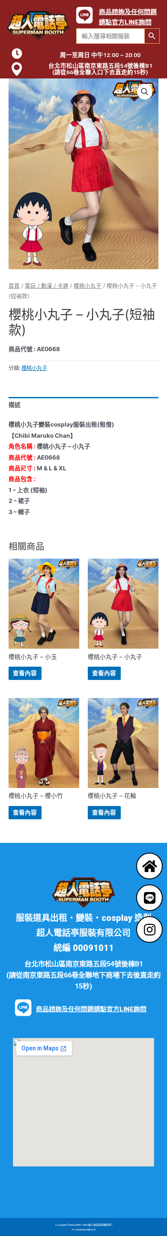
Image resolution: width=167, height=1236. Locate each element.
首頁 (14, 286)
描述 (15, 404)
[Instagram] (149, 929)
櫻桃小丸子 (87, 286)
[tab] (83, 405)
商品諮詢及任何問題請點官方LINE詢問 (91, 1009)
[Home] (149, 866)
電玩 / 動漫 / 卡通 (47, 286)
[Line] (149, 897)
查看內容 (25, 673)
